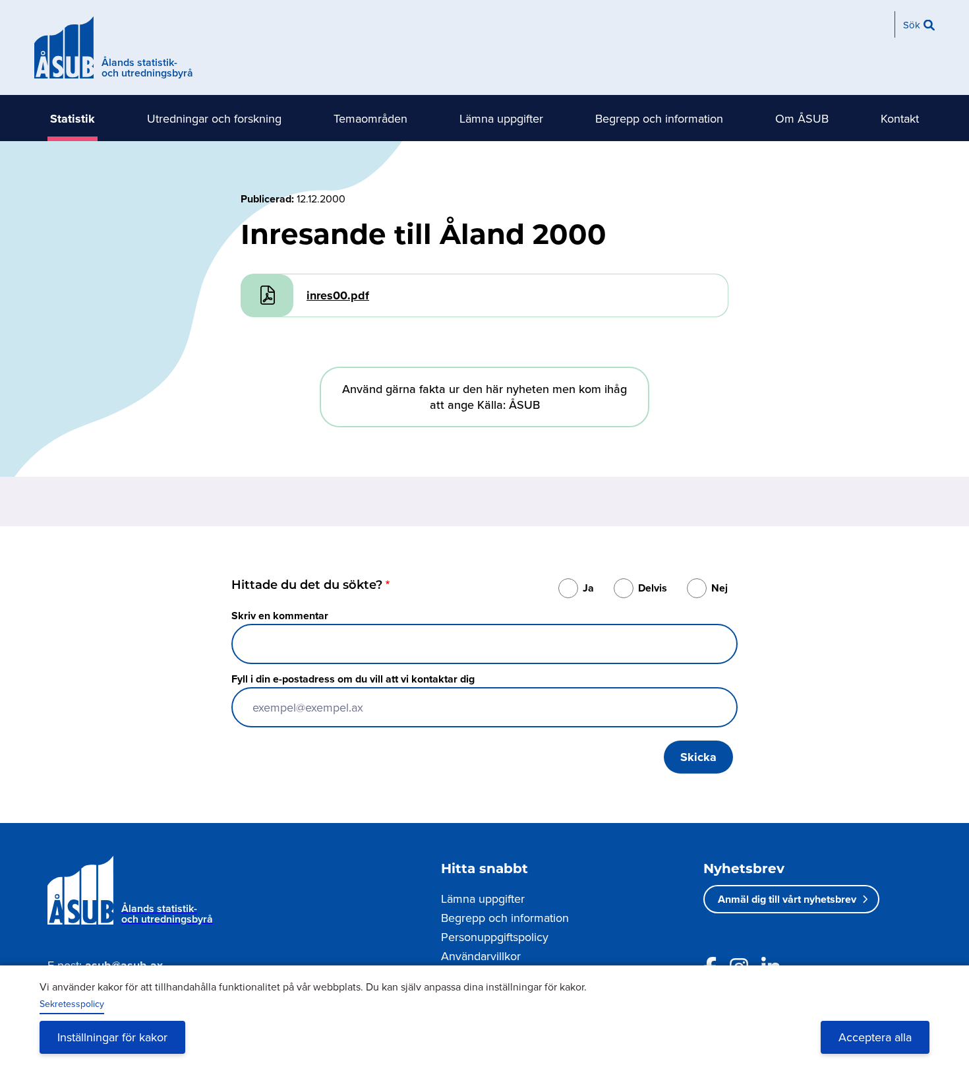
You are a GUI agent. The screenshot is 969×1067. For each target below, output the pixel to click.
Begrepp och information (659, 118)
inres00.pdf (338, 295)
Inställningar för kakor (112, 1037)
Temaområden (370, 118)
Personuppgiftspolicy (494, 937)
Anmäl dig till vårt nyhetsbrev (787, 899)
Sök (911, 25)
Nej (719, 587)
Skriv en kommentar (279, 615)
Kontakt (900, 118)
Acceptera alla (875, 1037)
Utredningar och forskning (214, 118)
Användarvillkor (481, 956)
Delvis (652, 587)
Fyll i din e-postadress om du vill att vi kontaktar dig (353, 678)
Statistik (72, 118)
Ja (588, 587)
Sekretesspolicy (72, 1003)
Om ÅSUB (802, 118)
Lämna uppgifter (501, 118)
